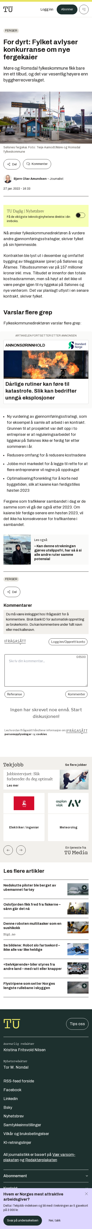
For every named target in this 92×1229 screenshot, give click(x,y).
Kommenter (39, 164)
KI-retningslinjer (17, 1142)
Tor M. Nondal (15, 1067)
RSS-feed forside (18, 1081)
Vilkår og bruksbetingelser (26, 1134)
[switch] (80, 215)
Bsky (7, 1107)
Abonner (67, 9)
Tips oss (77, 1024)
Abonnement (15, 1176)
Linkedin (10, 1099)
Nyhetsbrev (13, 1116)
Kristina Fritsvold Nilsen (24, 1050)
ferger (11, 30)
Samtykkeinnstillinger (22, 1125)
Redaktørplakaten (41, 1160)
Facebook (12, 1090)
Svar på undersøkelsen (22, 1220)
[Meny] (84, 9)
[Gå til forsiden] (8, 9)
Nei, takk (55, 1220)
